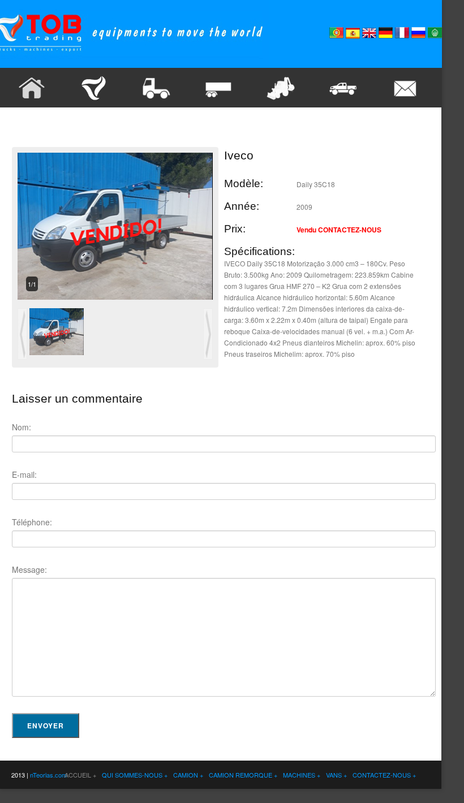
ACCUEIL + (80, 774)
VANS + (336, 774)
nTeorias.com (47, 774)
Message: (29, 569)
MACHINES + (301, 774)
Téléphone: (32, 522)
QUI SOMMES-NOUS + (134, 774)
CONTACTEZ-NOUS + (384, 774)
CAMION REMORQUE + (243, 774)
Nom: (21, 427)
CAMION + (188, 774)
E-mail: (24, 474)
